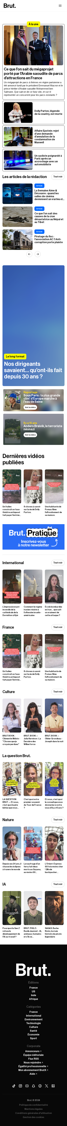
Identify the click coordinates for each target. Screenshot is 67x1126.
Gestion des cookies (33, 1117)
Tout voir (57, 177)
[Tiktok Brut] (14, 1086)
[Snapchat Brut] (33, 1086)
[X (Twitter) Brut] (46, 1086)
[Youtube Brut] (27, 1086)
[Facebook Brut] (40, 1086)
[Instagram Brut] (20, 1086)
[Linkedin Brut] (53, 1086)
